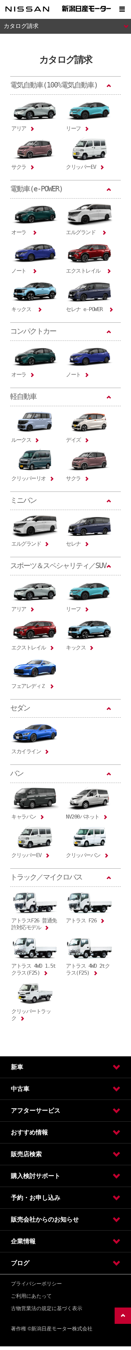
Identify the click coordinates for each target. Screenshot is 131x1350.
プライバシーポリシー (36, 1283)
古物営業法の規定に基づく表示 (46, 1308)
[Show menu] (122, 9)
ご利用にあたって (31, 1296)
